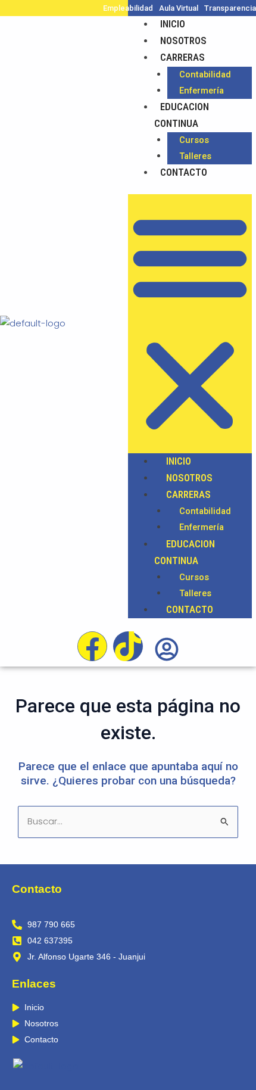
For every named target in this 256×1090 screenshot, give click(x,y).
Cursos (194, 140)
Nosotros (183, 40)
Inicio (172, 24)
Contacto (183, 172)
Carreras (182, 57)
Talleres (195, 156)
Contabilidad (205, 74)
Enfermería (201, 90)
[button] (190, 323)
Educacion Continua (181, 115)
